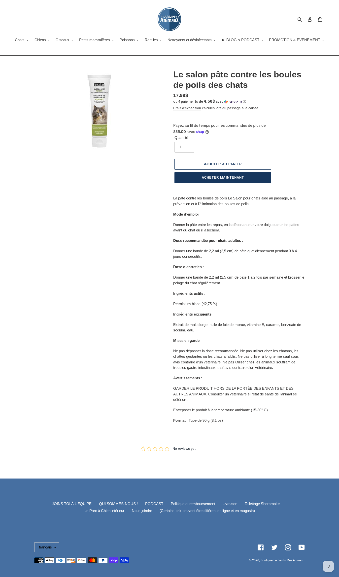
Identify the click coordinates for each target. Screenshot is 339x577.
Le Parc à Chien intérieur (104, 511)
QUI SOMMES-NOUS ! (118, 504)
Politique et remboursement (193, 504)
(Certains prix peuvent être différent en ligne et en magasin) (207, 511)
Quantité (181, 137)
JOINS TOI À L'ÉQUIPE (72, 504)
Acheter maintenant (223, 177)
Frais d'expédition (187, 108)
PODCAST (154, 504)
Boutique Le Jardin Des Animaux (283, 560)
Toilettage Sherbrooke (262, 504)
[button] (209, 101)
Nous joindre (142, 511)
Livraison (230, 504)
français (45, 547)
